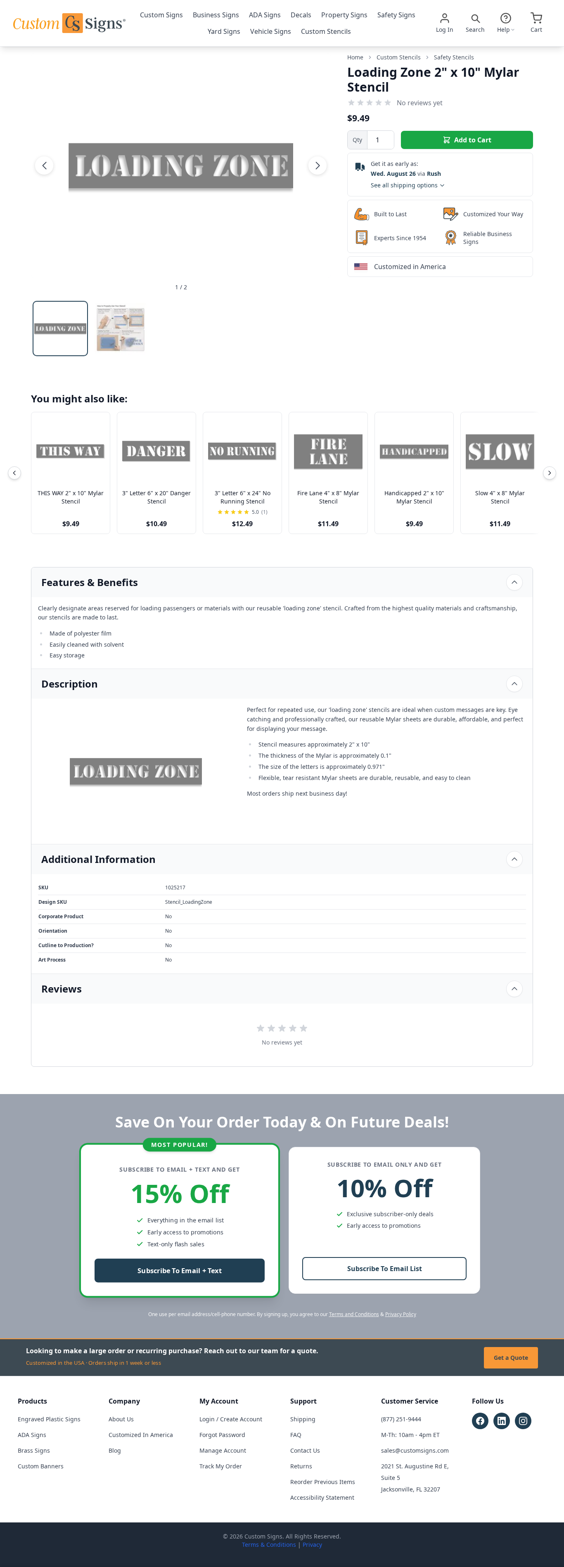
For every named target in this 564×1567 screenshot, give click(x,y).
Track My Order (220, 1466)
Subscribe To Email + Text (179, 1271)
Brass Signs (34, 1450)
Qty (357, 140)
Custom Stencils (326, 31)
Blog (115, 1450)
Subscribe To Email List (384, 1268)
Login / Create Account (230, 1419)
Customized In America (141, 1435)
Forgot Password (222, 1435)
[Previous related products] (14, 473)
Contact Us (305, 1450)
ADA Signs (265, 14)
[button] (44, 165)
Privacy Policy (400, 1314)
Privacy (312, 1544)
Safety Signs (396, 14)
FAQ (295, 1435)
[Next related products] (549, 473)
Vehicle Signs (270, 31)
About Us (121, 1419)
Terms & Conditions (269, 1544)
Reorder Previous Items (322, 1482)
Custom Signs (161, 14)
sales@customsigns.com (415, 1450)
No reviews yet (420, 102)
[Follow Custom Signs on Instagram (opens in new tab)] (523, 1421)
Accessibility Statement (322, 1497)
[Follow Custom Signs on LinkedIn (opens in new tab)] (501, 1421)
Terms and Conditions (354, 1314)
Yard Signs (224, 31)
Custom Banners (41, 1466)
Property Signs (344, 14)
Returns (301, 1466)
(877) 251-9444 (401, 1419)
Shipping (302, 1419)
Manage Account (222, 1450)
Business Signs (216, 14)
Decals (301, 14)
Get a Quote (511, 1357)
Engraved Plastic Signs (49, 1419)
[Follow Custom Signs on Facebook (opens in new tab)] (480, 1421)
